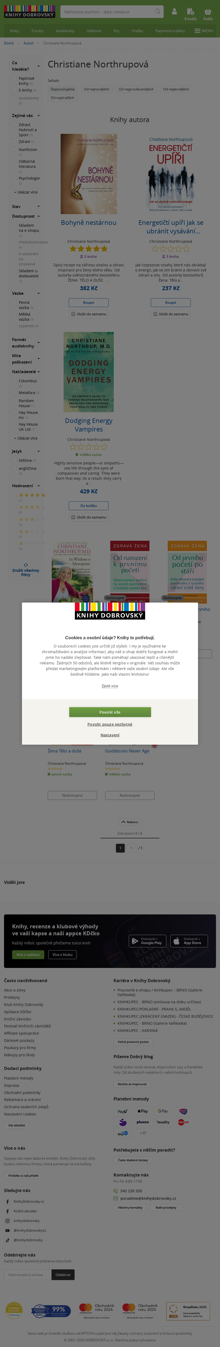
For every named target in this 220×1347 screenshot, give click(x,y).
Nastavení (110, 734)
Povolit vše (110, 711)
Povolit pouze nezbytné (109, 724)
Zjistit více (110, 686)
